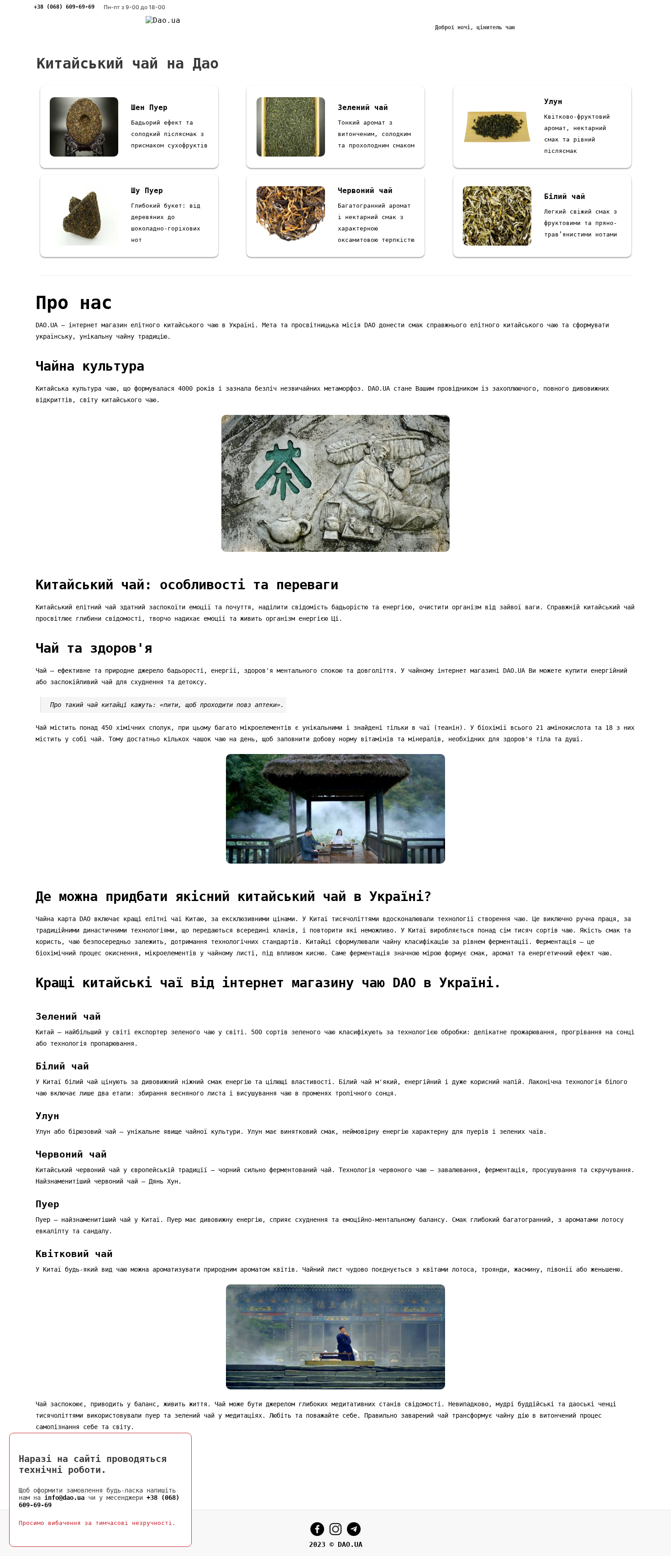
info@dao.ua (64, 1497)
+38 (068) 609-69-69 (64, 7)
